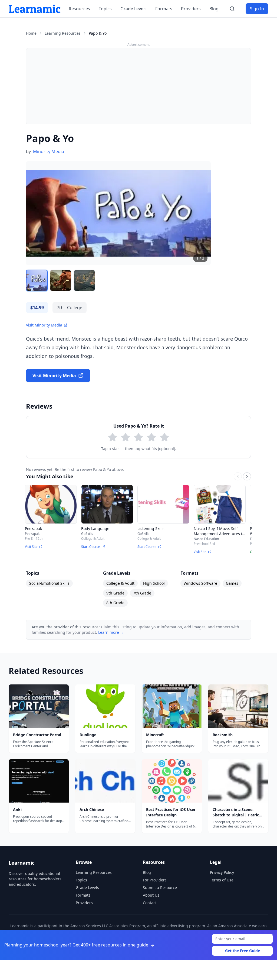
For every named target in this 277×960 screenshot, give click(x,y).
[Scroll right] (247, 476)
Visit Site (31, 547)
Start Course (90, 547)
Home (31, 33)
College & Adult (120, 583)
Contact (150, 902)
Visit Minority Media (44, 325)
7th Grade (142, 593)
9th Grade (115, 593)
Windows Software (200, 583)
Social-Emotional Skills (49, 583)
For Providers (155, 880)
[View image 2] (60, 280)
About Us (151, 895)
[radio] (112, 437)
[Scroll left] (238, 476)
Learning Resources (63, 33)
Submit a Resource (160, 887)
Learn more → (111, 632)
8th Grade (115, 602)
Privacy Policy (222, 872)
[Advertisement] (138, 86)
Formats (163, 9)
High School (154, 583)
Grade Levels (133, 9)
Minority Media (48, 151)
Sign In (257, 9)
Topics (105, 9)
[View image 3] (84, 280)
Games (232, 583)
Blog (214, 9)
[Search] (232, 9)
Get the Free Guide (242, 950)
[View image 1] (37, 280)
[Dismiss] (271, 935)
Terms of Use (221, 880)
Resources (79, 9)
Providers (191, 9)
